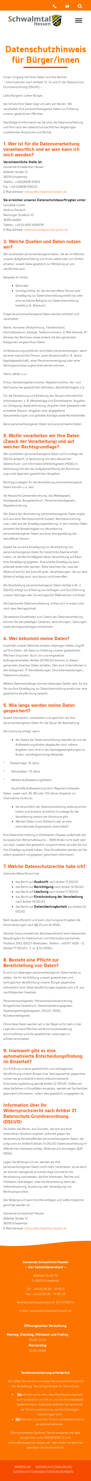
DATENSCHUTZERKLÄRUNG (54, 1467)
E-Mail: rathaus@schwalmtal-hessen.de (45, 1311)
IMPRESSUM (22, 1467)
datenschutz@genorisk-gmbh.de (46, 230)
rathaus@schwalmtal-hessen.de (45, 192)
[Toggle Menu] (78, 20)
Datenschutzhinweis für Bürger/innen (43, 1472)
